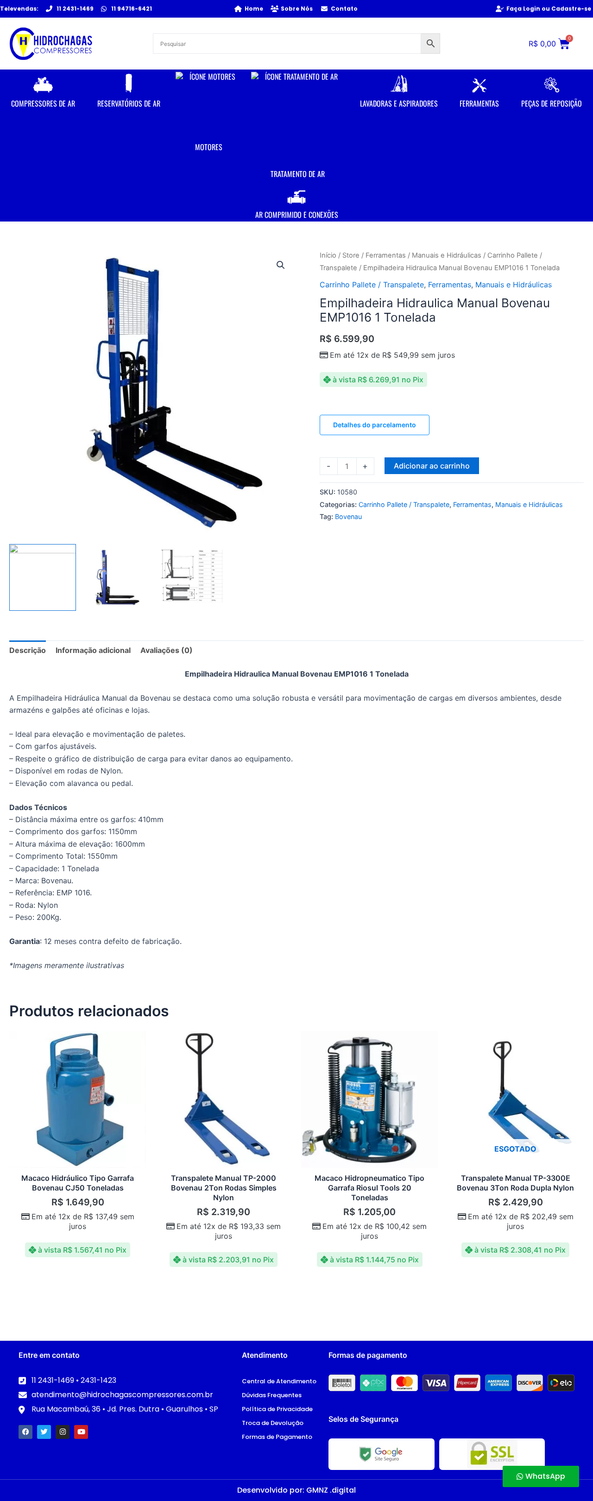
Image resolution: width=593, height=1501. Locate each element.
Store (351, 255)
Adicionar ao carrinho (432, 465)
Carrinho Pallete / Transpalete (372, 284)
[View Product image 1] (42, 577)
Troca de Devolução (272, 1423)
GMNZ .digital (331, 1490)
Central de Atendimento (279, 1381)
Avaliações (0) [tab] (166, 650)
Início (328, 255)
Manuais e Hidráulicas (446, 255)
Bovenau (348, 516)
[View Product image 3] (190, 577)
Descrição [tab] (27, 650)
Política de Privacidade (277, 1409)
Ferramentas (386, 255)
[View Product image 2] (116, 577)
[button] (280, 265)
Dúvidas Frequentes (272, 1395)
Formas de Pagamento (277, 1436)
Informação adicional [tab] (93, 650)
